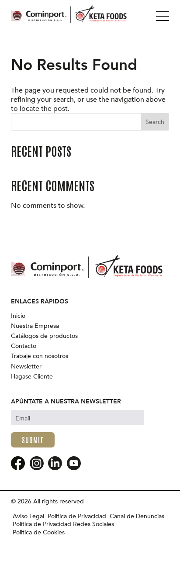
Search (154, 122)
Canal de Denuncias (137, 516)
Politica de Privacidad (77, 516)
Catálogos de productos (44, 336)
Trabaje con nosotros (39, 356)
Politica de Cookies (39, 533)
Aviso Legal (28, 516)
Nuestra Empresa (35, 326)
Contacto (23, 346)
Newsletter (26, 367)
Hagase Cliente (32, 377)
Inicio (18, 316)
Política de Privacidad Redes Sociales (63, 524)
